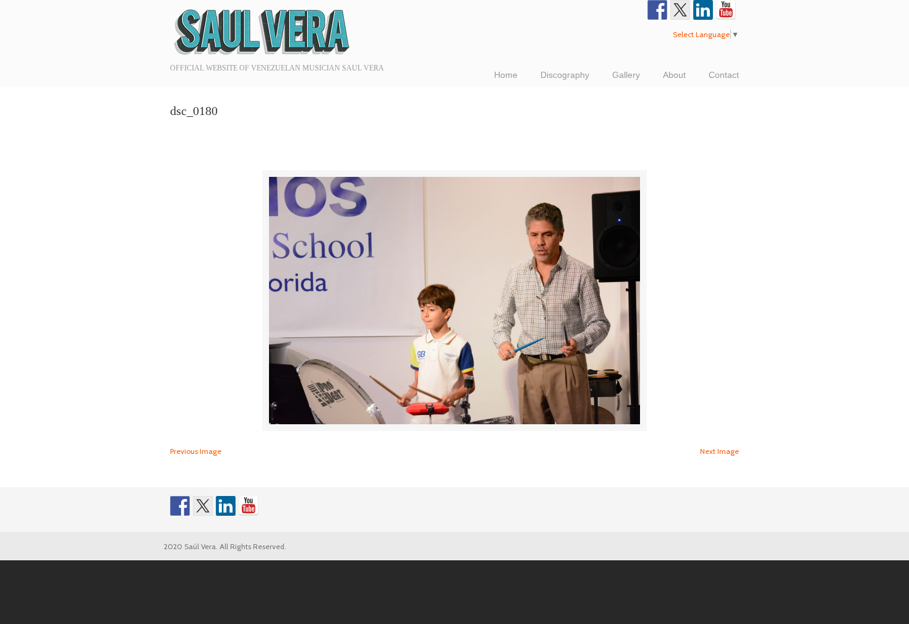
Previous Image (195, 451)
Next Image (719, 451)
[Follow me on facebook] (657, 10)
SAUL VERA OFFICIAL (263, 31)
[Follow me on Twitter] (680, 10)
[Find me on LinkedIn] (703, 10)
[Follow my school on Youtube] (726, 10)
